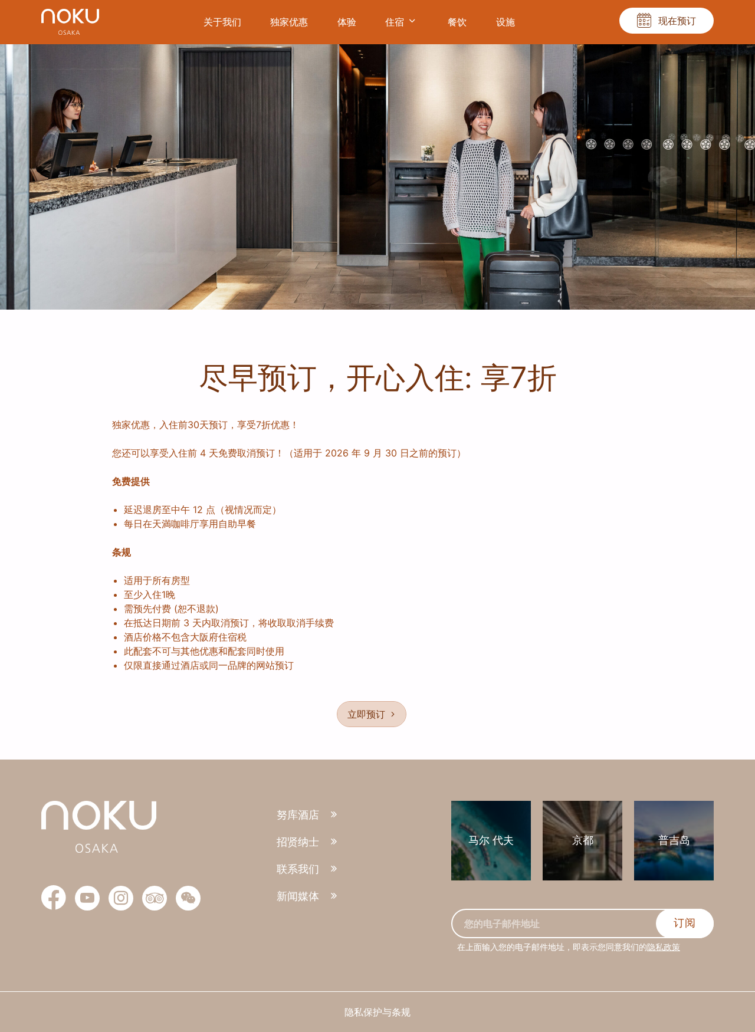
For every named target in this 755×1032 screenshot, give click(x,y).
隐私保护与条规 (377, 1012)
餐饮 (457, 22)
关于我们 (222, 22)
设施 (505, 22)
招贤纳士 (298, 842)
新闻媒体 (298, 896)
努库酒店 (298, 814)
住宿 (394, 22)
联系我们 (298, 869)
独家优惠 (289, 22)
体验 (346, 22)
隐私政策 (663, 947)
